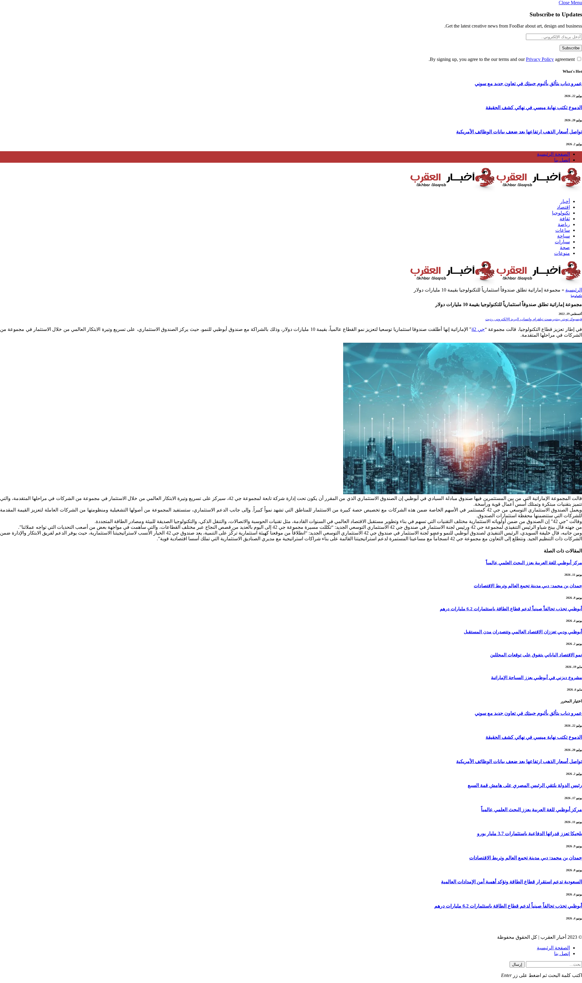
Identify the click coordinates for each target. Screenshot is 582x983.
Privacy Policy (540, 59)
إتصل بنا (562, 159)
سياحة (563, 235)
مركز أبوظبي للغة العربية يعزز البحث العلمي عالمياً (534, 562)
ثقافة (565, 218)
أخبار (565, 201)
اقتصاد (563, 207)
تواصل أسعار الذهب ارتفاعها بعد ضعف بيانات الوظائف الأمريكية (519, 131)
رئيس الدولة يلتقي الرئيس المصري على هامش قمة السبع (525, 785)
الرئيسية (573, 289)
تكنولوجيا (561, 212)
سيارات (562, 241)
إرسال (517, 964)
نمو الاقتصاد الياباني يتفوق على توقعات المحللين (536, 654)
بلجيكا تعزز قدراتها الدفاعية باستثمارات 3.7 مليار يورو (529, 833)
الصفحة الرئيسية (553, 154)
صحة (565, 247)
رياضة (564, 224)
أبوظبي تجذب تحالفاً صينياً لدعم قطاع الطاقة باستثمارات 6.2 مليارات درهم (511, 608)
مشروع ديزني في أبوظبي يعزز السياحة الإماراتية (536, 677)
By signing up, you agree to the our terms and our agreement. (502, 59)
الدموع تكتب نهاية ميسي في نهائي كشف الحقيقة (534, 107)
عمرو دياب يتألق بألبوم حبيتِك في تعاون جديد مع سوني (528, 83)
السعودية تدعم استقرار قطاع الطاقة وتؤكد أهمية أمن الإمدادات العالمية (511, 881)
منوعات (562, 253)
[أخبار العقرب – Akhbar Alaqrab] (496, 190)
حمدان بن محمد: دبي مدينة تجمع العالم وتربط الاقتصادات (528, 585)
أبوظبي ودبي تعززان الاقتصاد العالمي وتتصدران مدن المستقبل (523, 631)
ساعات (562, 230)
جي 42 (477, 329)
